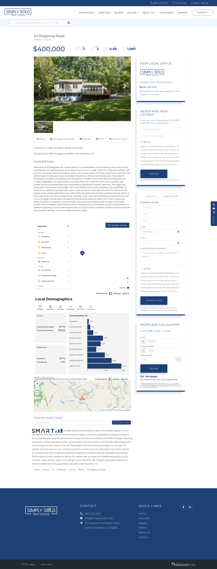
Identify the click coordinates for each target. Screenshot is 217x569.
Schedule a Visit (171, 196)
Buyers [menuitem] (119, 13)
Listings (45, 469)
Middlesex (61, 469)
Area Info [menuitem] (105, 13)
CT (53, 469)
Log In (196, 3)
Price (142, 337)
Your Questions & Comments (153, 248)
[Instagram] (190, 507)
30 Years (156, 331)
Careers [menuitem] (183, 13)
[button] (68, 23)
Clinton (72, 469)
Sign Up (204, 3)
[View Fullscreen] (37, 393)
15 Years (167, 331)
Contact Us (144, 94)
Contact (203, 12)
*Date (142, 227)
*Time (142, 238)
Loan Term (145, 331)
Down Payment (147, 346)
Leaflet (101, 410)
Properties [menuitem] (86, 13)
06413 (81, 469)
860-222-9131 (160, 3)
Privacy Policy (172, 165)
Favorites (181, 3)
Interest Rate (146, 355)
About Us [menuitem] (148, 13)
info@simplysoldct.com (98, 518)
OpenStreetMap (115, 410)
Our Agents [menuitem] (166, 13)
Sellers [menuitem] (132, 13)
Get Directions (121, 423)
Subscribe (154, 173)
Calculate (153, 368)
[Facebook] (183, 507)
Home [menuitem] (142, 513)
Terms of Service (166, 310)
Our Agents (155, 94)
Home (36, 469)
